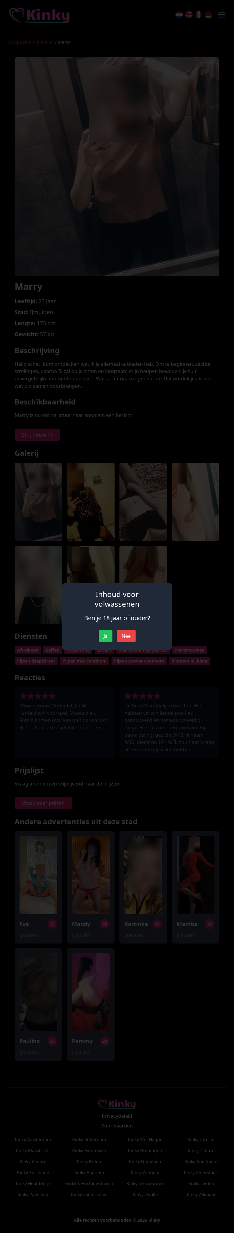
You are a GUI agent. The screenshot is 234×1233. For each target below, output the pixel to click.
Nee (126, 636)
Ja (106, 636)
